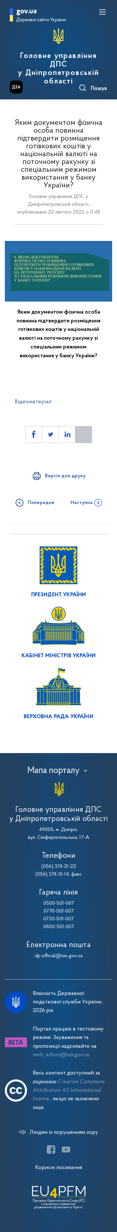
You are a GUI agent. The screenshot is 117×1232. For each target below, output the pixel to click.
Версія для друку (65, 476)
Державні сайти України (41, 20)
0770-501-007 (59, 911)
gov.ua (26, 11)
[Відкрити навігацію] (102, 12)
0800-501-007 (58, 926)
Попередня (41, 502)
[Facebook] (51, 1149)
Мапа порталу (53, 770)
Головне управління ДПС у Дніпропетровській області (58, 68)
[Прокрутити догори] (105, 1196)
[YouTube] (66, 1149)
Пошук (99, 89)
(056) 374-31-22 (58, 866)
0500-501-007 (58, 903)
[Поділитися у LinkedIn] (67, 434)
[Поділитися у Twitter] (50, 434)
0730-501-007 (58, 919)
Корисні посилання (58, 1167)
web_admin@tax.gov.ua (61, 1055)
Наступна (82, 502)
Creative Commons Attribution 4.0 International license (69, 1090)
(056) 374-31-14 (52, 874)
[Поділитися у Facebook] (34, 434)
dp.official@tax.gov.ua (59, 955)
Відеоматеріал (33, 402)
